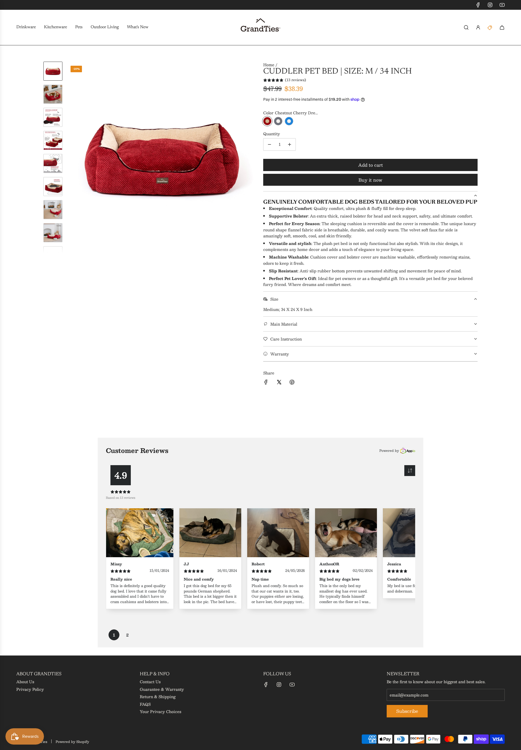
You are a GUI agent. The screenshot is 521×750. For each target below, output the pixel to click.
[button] (70, 157)
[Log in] (478, 27)
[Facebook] (478, 5)
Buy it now (370, 180)
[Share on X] (279, 382)
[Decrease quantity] (269, 144)
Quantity (271, 134)
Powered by (389, 450)
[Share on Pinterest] (292, 382)
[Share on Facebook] (266, 382)
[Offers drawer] (490, 27)
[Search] (466, 27)
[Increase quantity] (290, 144)
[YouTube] (502, 5)
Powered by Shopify (72, 741)
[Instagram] (490, 5)
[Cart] (502, 27)
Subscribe (407, 711)
